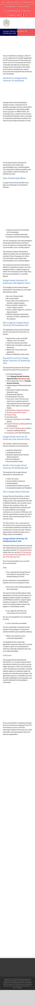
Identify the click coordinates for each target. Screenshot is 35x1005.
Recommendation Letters (18, 412)
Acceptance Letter (12, 433)
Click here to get (23, 379)
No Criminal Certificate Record (17, 428)
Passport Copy (11, 415)
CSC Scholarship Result (24, 550)
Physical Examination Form (16, 419)
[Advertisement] (17, 45)
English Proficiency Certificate (16, 424)
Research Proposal (23, 410)
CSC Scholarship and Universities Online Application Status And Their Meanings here (17, 554)
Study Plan (11, 410)
